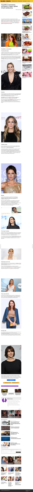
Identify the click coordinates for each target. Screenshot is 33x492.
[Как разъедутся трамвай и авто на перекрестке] (5, 433)
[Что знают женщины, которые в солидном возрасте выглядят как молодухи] (11, 479)
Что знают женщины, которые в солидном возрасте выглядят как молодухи (10, 484)
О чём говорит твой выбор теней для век (4, 483)
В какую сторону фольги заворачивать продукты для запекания (27, 70)
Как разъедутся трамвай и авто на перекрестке (15, 433)
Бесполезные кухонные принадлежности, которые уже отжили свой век (26, 55)
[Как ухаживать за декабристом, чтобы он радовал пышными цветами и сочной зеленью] (27, 28)
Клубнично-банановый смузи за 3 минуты (27, 77)
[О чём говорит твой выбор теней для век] (4, 479)
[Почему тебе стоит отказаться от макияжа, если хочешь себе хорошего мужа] (18, 469)
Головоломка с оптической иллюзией (16, 438)
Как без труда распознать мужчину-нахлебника (15, 443)
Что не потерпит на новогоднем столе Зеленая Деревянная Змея (15, 423)
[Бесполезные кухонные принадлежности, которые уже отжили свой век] (27, 51)
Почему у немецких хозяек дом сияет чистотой (26, 39)
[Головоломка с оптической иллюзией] (5, 439)
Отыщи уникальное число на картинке (15, 427)
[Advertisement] (11, 29)
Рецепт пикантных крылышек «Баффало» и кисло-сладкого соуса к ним (27, 47)
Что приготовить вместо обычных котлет (26, 17)
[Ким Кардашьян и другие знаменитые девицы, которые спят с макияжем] (18, 479)
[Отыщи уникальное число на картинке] (5, 428)
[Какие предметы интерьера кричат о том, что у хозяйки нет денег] (27, 58)
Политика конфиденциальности (5, 490)
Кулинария (25, 1)
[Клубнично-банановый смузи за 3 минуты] (27, 74)
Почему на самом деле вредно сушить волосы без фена (4, 473)
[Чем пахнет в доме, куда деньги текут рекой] (27, 6)
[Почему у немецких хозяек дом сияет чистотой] (27, 36)
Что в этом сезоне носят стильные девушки (11, 473)
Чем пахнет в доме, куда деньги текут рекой (26, 10)
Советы (28, 1)
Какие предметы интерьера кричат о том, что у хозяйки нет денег (26, 62)
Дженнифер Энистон (11, 267)
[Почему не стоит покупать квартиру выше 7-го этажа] (27, 21)
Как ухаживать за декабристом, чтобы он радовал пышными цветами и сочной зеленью (26, 32)
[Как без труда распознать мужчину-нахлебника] (5, 444)
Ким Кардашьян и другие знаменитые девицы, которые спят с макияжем (18, 483)
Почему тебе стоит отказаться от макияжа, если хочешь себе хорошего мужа (18, 474)
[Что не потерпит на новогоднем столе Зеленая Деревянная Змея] (5, 423)
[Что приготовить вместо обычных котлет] (27, 14)
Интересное (20, 1)
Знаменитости (14, 1)
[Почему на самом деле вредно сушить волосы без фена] (4, 469)
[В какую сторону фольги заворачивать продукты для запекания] (27, 66)
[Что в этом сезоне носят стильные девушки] (11, 469)
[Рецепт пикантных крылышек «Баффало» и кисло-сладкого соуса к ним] (27, 43)
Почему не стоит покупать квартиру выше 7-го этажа (26, 24)
